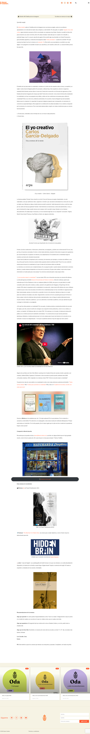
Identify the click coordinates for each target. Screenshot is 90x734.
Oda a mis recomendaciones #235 (40, 695)
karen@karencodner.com (40, 435)
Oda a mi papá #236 (6, 695)
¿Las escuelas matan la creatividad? (27, 277)
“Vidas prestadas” (50, 39)
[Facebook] (62, 3)
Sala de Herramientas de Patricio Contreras (43, 279)
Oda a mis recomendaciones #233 (70, 695)
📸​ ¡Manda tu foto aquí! (45, 479)
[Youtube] (71, 3)
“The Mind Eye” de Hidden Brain (31, 532)
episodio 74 (41, 42)
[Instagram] (65, 3)
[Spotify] (68, 3)
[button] (76, 3)
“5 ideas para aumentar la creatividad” (36, 384)
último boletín (21, 27)
